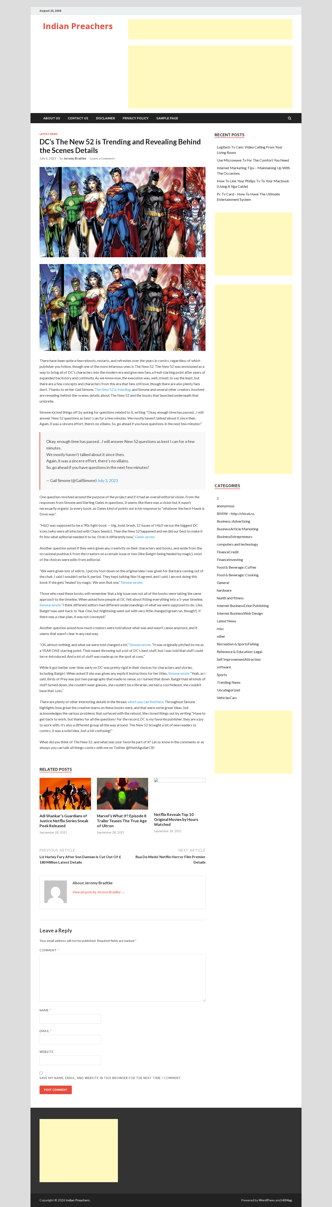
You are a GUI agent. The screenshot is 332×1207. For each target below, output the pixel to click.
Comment (49, 950)
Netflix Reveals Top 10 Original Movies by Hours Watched (176, 819)
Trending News (229, 682)
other (221, 636)
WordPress (267, 1200)
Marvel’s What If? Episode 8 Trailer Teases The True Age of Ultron (122, 820)
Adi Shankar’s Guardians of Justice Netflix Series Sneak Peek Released (64, 820)
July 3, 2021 (107, 480)
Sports (222, 674)
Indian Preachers (78, 26)
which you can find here (145, 702)
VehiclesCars (227, 697)
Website (47, 1052)
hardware (224, 590)
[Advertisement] (210, 29)
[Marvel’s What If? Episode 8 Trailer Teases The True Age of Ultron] (122, 811)
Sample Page (167, 118)
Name (45, 1010)
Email (45, 1031)
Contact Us (78, 118)
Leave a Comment (102, 158)
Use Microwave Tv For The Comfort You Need (253, 160)
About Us (51, 118)
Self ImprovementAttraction (239, 659)
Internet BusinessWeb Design (240, 613)
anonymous (225, 506)
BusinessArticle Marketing (237, 529)
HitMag (286, 1200)
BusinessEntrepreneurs (234, 536)
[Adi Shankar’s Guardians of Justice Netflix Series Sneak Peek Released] (65, 811)
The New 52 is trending (113, 389)
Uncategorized (228, 690)
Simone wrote (131, 582)
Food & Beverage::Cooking (238, 575)
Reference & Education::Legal (239, 651)
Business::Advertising (233, 521)
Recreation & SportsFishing (238, 644)
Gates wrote (144, 537)
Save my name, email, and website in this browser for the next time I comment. (111, 1078)
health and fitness (230, 598)
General (223, 582)
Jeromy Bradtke (75, 158)
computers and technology (237, 544)
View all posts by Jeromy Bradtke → (98, 892)
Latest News (48, 134)
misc (220, 628)
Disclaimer (105, 118)
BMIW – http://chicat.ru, (236, 513)
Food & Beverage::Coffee (236, 567)
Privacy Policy (136, 118)
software (224, 667)
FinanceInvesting (230, 559)
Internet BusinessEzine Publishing (243, 605)
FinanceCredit (228, 552)
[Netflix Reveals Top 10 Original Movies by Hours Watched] (180, 781)
